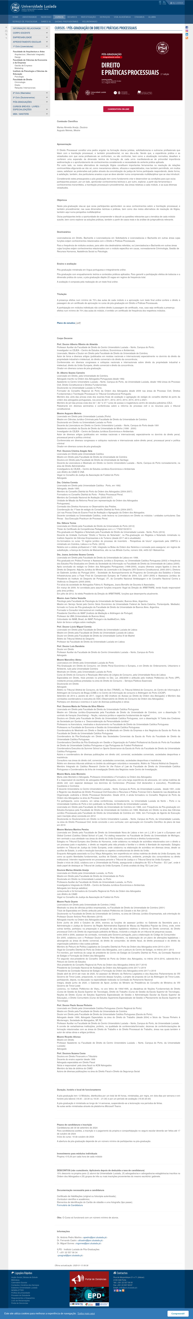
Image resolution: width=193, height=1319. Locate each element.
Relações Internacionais (25, 87)
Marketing (19, 68)
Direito (17, 85)
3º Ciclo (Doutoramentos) (24, 97)
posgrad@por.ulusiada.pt (70, 1255)
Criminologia (20, 82)
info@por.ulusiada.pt (128, 1287)
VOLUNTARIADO (89, 21)
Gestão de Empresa (23, 65)
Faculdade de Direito (22, 79)
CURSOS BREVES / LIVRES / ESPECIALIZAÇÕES (26, 108)
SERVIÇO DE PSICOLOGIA (25, 21)
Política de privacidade (20, 1292)
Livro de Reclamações (20, 1300)
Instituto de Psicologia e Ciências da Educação (30, 72)
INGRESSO (46, 16)
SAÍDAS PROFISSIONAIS (66, 21)
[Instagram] (187, 30)
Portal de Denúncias (19, 1303)
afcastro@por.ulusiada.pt (90, 1240)
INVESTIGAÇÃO (88, 16)
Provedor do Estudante (20, 1295)
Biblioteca (15, 1280)
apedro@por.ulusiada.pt (94, 1237)
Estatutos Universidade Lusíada (24, 1287)
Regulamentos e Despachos (23, 1298)
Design (18, 57)
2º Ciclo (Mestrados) (22, 92)
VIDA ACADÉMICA (122, 16)
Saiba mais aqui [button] (86, 1313)
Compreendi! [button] (178, 1313)
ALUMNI (152, 16)
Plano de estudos (66, 322)
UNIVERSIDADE (29, 16)
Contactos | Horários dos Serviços (25, 1285)
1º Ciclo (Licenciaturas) (23, 46)
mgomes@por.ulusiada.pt (88, 1243)
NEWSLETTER (17, 1290)
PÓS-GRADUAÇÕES (22, 102)
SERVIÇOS (105, 16)
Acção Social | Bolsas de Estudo (24, 1277)
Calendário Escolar (19, 1282)
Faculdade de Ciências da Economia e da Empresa (30, 61)
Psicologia (19, 76)
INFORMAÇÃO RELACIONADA (27, 28)
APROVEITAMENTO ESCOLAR (27, 41)
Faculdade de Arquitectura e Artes (29, 51)
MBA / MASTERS (21, 114)
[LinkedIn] (187, 34)
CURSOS (59, 16)
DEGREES (72, 16)
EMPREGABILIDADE (22, 37)
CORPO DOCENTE (21, 32)
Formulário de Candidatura (70, 1205)
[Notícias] (187, 37)
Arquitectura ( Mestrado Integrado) (29, 54)
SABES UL (46, 21)
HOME (15, 16)
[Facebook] (187, 27)
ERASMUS (139, 16)
